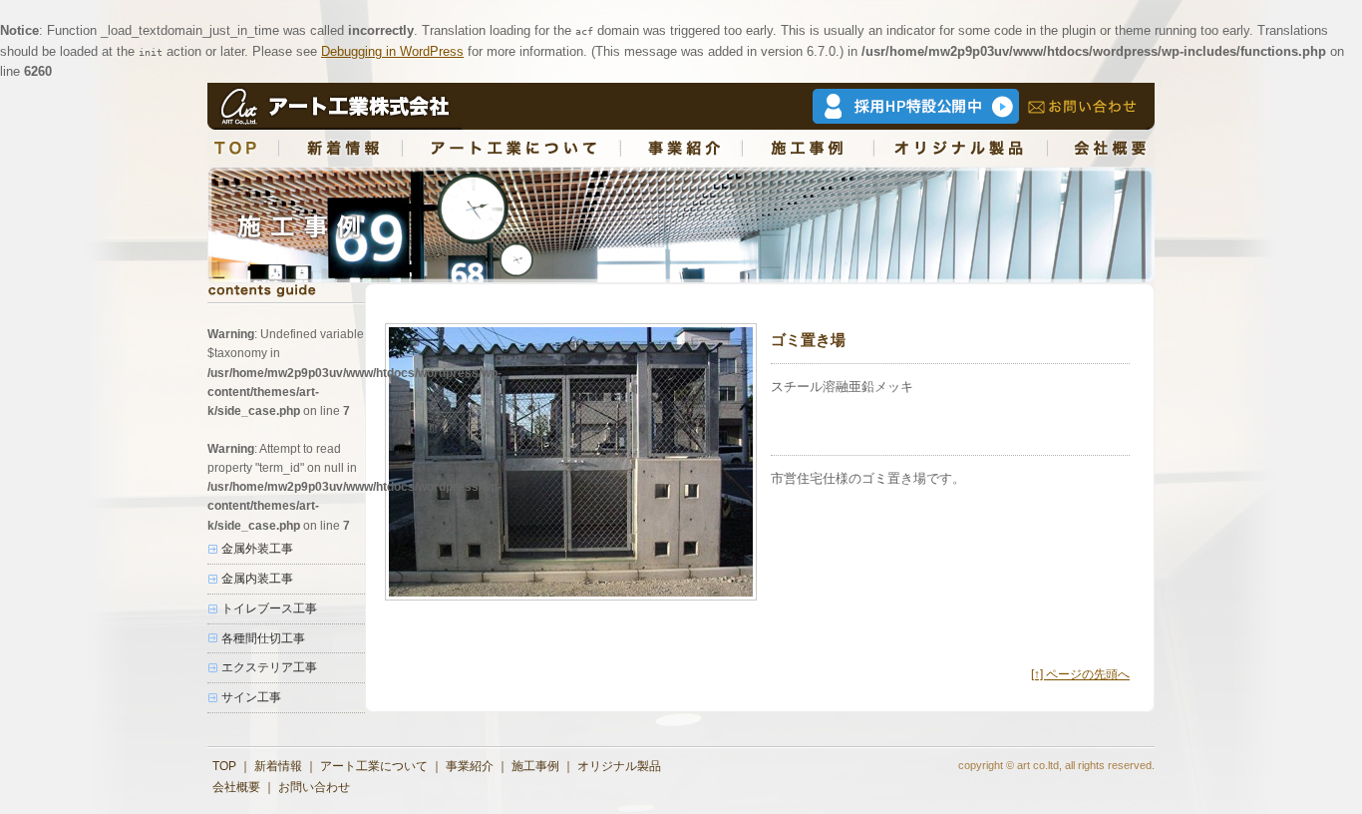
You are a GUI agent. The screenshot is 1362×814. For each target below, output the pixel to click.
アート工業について (374, 766)
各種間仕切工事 (263, 638)
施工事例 (535, 766)
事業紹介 (470, 766)
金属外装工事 (257, 549)
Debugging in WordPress (392, 51)
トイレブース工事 (269, 608)
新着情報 (278, 766)
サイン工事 (251, 697)
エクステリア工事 (269, 667)
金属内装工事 (257, 579)
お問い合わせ (314, 787)
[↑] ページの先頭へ (1080, 674)
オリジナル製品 (619, 766)
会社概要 (236, 787)
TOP (224, 766)
